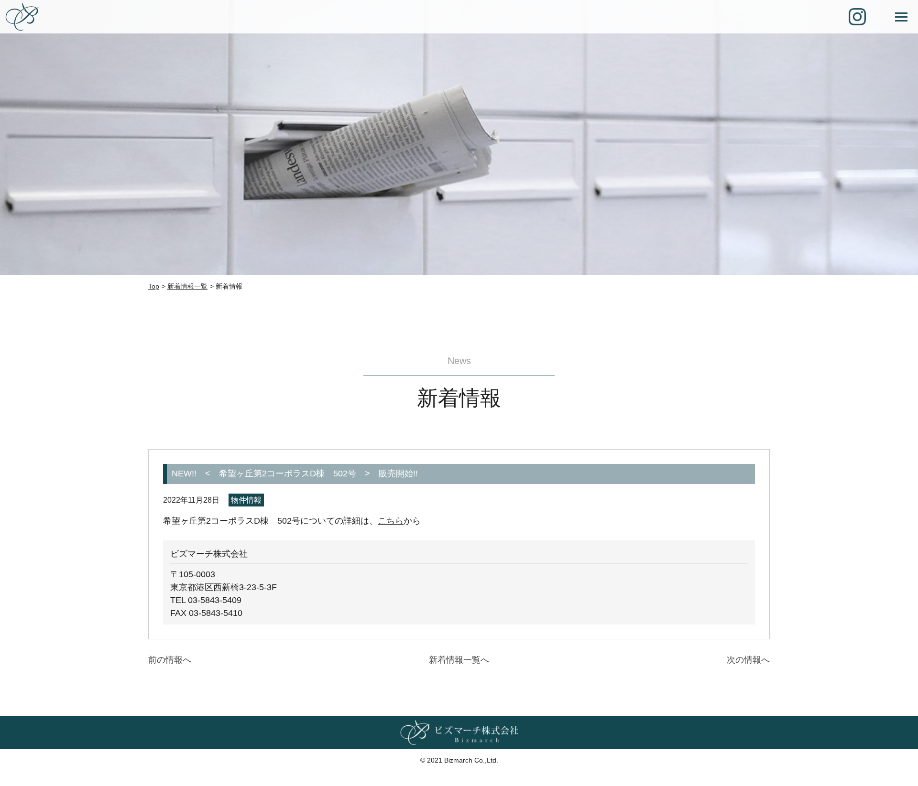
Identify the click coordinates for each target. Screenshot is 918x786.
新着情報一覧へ (459, 660)
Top (153, 286)
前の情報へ (169, 660)
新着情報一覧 (187, 286)
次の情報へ (748, 660)
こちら (391, 521)
